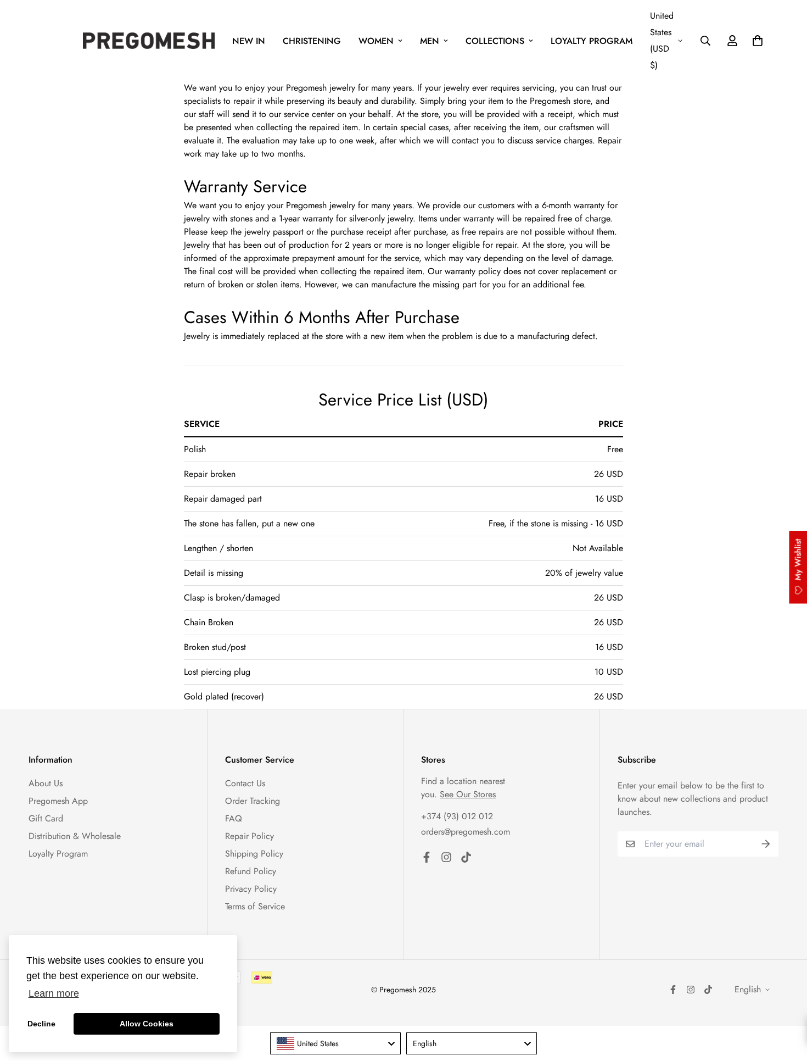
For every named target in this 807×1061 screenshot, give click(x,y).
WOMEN (376, 41)
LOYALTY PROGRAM (591, 41)
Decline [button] (41, 1023)
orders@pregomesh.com (465, 831)
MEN (429, 41)
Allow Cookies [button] (146, 1023)
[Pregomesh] (149, 40)
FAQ (233, 818)
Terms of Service (255, 906)
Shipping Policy (254, 853)
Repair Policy (249, 836)
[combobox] (335, 1043)
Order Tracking (252, 801)
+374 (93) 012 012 (457, 816)
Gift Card (46, 818)
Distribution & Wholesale (75, 836)
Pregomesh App (58, 801)
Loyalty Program (58, 853)
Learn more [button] (54, 993)
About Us (46, 783)
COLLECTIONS (495, 41)
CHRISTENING (312, 41)
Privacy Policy (251, 888)
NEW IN (248, 41)
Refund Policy (250, 871)
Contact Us (245, 783)
